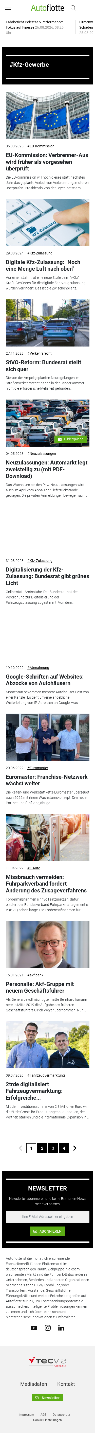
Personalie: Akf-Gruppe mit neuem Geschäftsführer (40, 987)
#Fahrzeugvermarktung (46, 1075)
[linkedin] (61, 1327)
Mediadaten (33, 1384)
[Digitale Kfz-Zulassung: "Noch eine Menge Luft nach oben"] (47, 222)
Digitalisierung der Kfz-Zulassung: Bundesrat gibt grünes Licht (47, 576)
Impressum (26, 1415)
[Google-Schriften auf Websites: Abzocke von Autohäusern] (47, 637)
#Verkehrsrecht (39, 353)
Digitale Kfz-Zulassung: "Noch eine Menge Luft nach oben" (43, 265)
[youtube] (34, 1327)
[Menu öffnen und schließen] (9, 7)
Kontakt (66, 1384)
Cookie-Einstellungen (47, 1420)
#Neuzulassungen (41, 454)
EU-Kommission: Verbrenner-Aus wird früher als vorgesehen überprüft (47, 162)
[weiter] (75, 1148)
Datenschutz (61, 1415)
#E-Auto (33, 868)
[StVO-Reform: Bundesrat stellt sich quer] (47, 323)
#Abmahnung (38, 668)
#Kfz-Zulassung (39, 253)
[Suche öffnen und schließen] (72, 8)
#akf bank (35, 975)
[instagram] (48, 1327)
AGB (43, 1415)
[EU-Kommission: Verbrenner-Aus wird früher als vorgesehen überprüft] (47, 115)
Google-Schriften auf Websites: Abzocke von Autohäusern (45, 680)
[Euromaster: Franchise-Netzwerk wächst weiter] (47, 737)
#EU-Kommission (40, 146)
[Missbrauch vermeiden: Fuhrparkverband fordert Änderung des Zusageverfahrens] (47, 837)
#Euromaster (37, 768)
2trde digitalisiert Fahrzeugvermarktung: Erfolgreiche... (34, 1091)
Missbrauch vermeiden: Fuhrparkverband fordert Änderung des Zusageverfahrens (46, 884)
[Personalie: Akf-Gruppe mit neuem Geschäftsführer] (47, 944)
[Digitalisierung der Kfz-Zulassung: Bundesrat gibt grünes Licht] (47, 530)
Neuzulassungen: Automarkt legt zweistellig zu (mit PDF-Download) (46, 469)
